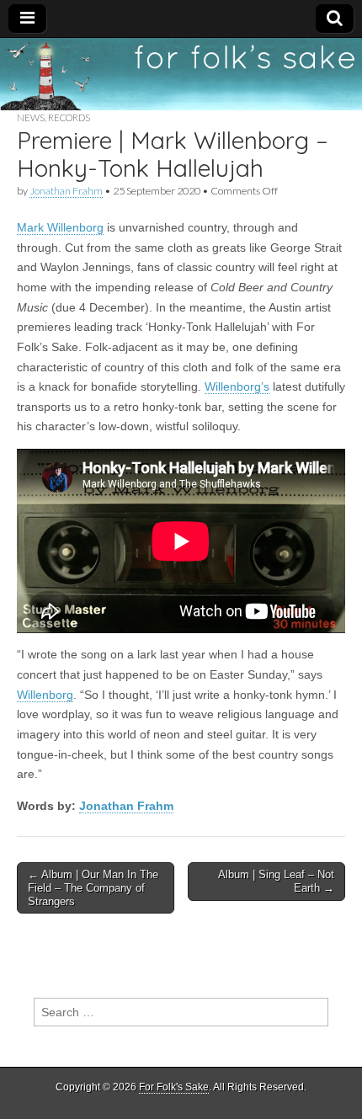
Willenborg (45, 694)
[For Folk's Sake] (181, 74)
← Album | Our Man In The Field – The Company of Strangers (93, 887)
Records (69, 117)
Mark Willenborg (60, 227)
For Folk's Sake (174, 1087)
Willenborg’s (237, 386)
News (31, 117)
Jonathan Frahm (66, 190)
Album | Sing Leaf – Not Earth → (276, 881)
